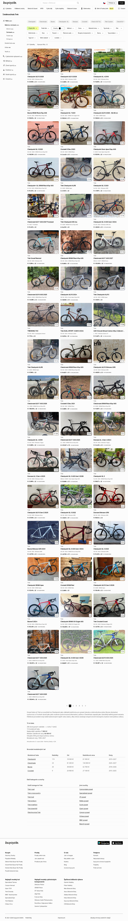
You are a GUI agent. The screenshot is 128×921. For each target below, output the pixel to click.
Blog (65, 865)
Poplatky (96, 865)
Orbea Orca (8, 904)
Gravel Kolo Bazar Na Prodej (13, 865)
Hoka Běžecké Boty (70, 898)
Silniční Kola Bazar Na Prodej (13, 862)
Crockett (31, 771)
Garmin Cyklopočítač (41, 906)
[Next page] (85, 706)
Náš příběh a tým (69, 858)
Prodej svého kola (40, 855)
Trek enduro (32, 801)
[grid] (100, 50)
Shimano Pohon (39, 884)
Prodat (121, 3)
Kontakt (95, 855)
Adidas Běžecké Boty (70, 895)
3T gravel (82, 797)
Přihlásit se (112, 3)
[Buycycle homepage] (9, 3)
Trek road (31, 789)
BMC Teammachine (11, 895)
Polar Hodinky (68, 885)
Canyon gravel (84, 812)
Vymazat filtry (41, 44)
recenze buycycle (69, 868)
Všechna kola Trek (34, 812)
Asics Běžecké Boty (70, 891)
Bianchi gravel (84, 824)
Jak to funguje (68, 855)
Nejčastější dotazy (98, 858)
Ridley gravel (83, 801)
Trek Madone (9, 901)
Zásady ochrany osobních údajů (100, 918)
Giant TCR (8, 888)
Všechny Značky (10, 855)
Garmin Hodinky (69, 882)
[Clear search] (78, 3)
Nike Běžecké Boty (70, 888)
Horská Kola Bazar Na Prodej (14, 868)
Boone (30, 767)
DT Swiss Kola (39, 891)
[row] (100, 50)
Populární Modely (10, 858)
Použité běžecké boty (11, 871)
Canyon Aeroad (10, 885)
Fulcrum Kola (39, 897)
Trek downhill (32, 809)
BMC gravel (83, 820)
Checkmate (32, 763)
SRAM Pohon (39, 888)
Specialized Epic (10, 898)
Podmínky (28, 918)
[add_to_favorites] (57, 506)
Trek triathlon (32, 805)
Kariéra (66, 862)
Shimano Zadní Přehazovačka (43, 900)
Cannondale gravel (86, 789)
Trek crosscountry (34, 793)
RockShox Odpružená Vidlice (43, 903)
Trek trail (31, 797)
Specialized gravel (85, 793)
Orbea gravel (84, 816)
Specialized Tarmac (11, 882)
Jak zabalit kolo (39, 858)
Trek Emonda (9, 891)
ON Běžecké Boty (69, 904)
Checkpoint (32, 759)
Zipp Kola (37, 894)
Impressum (61, 918)
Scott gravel (83, 805)
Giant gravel (83, 809)
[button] (32, 82)
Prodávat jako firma (40, 862)
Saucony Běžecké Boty (71, 901)
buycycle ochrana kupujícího (102, 862)
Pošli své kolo (97, 868)
